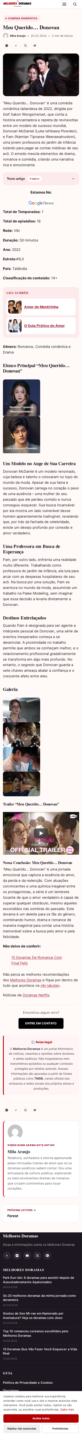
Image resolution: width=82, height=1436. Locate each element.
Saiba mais (67, 1409)
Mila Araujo (19, 1152)
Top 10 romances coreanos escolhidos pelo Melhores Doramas (35, 1333)
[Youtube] (27, 1256)
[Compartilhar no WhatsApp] (7, 45)
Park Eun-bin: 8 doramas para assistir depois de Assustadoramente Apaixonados (38, 1280)
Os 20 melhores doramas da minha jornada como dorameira (39, 1298)
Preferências (60, 1428)
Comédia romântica (23, 18)
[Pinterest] (47, 1256)
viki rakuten (50, 985)
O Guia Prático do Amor (44, 326)
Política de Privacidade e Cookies (28, 1383)
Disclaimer (11, 1391)
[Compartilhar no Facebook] (16, 45)
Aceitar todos (41, 1418)
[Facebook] (7, 1256)
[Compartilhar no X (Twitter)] (25, 45)
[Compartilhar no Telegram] (34, 45)
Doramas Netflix (36, 995)
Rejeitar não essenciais (21, 1428)
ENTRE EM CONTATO (41, 1023)
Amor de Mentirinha (41, 307)
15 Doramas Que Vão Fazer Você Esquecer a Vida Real (40, 1351)
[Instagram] (17, 1256)
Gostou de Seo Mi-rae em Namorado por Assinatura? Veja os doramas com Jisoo (33, 1316)
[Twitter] (37, 1256)
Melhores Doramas (25, 980)
